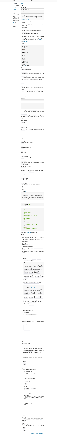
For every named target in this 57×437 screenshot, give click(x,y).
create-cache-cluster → (41, 433)
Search (18, 14)
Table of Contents (16, 5)
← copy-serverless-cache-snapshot (34, 433)
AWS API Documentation (25, 41)
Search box (14, 13)
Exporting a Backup (29, 232)
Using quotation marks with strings (36, 198)
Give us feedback (14, 19)
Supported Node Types (32, 287)
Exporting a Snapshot (29, 82)
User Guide (27, 0)
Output (14, 10)
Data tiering (41, 419)
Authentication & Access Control (25, 19)
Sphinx (43, 435)
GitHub (32, 0)
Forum (29, 0)
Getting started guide (24, 196)
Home (24, 0)
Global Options (14, 9)
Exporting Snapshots (38, 18)
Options (14, 8)
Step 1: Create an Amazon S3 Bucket (39, 24)
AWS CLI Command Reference (17, 0)
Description (14, 7)
